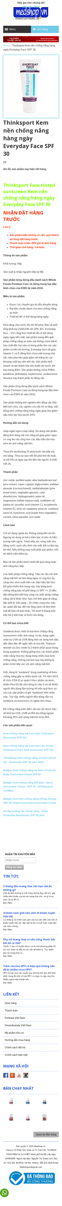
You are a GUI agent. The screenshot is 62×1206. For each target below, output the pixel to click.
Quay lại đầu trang (46, 1134)
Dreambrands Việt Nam (18, 1025)
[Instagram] (25, 1076)
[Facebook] (5, 1076)
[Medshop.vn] (31, 13)
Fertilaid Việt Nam (15, 1018)
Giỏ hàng (42, 29)
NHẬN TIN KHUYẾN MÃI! (20, 854)
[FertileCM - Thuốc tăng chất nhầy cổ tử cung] (28, 1120)
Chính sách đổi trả (15, 1047)
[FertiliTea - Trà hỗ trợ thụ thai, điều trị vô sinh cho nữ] (44, 1120)
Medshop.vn (39, 1146)
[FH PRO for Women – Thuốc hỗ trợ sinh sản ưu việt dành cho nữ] (11, 1104)
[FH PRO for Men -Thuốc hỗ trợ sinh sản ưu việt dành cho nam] (28, 1104)
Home (6, 45)
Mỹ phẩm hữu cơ (14, 1032)
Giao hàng (11, 1003)
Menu (12, 29)
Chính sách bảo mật (16, 1055)
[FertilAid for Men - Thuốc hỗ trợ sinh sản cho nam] (44, 1104)
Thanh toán (11, 1010)
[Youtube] (19, 1076)
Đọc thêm (7, 903)
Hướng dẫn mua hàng (17, 1040)
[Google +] (12, 1076)
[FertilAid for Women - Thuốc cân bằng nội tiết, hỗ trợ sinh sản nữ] (11, 1120)
